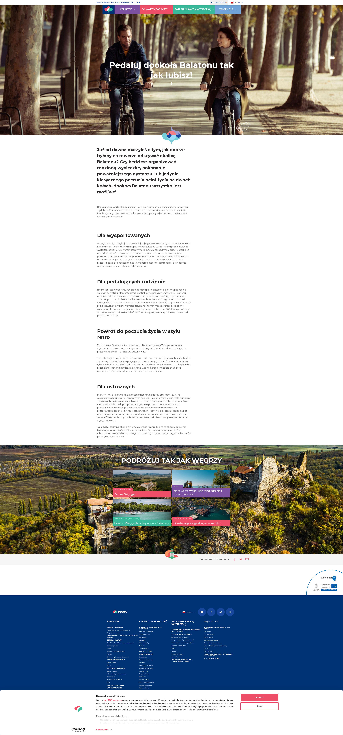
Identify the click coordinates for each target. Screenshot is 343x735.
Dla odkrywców (209, 634)
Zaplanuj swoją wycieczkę (193, 9)
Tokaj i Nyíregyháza (146, 668)
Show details (102, 730)
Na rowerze (111, 677)
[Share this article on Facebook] (233, 559)
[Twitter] (221, 612)
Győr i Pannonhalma (146, 682)
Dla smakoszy (208, 651)
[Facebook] (211, 612)
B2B (138, 2)
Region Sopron (144, 674)
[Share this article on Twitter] (239, 559)
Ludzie (174, 651)
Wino (109, 665)
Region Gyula (144, 688)
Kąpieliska (142, 637)
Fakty (173, 648)
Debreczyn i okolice (146, 665)
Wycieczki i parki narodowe (117, 674)
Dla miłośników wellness (212, 643)
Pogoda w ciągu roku (179, 645)
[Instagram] (230, 612)
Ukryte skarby (144, 643)
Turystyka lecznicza (114, 633)
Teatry (109, 648)
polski (237, 2)
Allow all (260, 697)
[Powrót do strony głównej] (108, 9)
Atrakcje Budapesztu (146, 632)
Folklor (109, 654)
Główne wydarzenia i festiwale (118, 657)
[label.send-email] (245, 559)
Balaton (142, 663)
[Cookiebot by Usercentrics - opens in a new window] (78, 730)
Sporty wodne (112, 671)
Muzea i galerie (112, 646)
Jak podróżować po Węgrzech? (183, 640)
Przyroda (142, 640)
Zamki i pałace (144, 634)
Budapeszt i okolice (146, 660)
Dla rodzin (207, 632)
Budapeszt (143, 657)
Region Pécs (143, 671)
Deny (259, 706)
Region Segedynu (145, 685)
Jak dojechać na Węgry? (180, 637)
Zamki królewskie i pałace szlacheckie (120, 643)
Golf (108, 682)
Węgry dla (226, 9)
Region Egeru (144, 679)
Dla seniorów (208, 637)
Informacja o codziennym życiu (183, 643)
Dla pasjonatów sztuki (211, 640)
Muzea (141, 646)
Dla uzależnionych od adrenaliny (215, 646)
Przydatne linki (177, 657)
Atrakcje (126, 9)
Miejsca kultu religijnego (116, 651)
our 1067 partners (113, 700)
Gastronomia (111, 663)
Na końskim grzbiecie (115, 679)
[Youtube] (202, 612)
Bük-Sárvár (143, 677)
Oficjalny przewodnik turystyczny (115, 2)
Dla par (206, 648)
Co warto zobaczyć (155, 9)
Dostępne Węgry (177, 654)
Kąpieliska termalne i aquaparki (118, 630)
